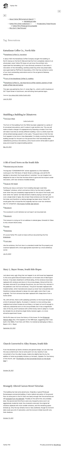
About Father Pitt (15, 19)
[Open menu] (59, 11)
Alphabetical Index (30, 21)
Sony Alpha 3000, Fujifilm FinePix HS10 (19, 95)
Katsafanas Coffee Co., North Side (19, 50)
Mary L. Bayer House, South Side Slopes (22, 269)
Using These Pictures (49, 23)
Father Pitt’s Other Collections (19, 23)
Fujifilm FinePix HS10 (28, 121)
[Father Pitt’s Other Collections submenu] (30, 23)
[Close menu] (4, 15)
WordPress (57, 445)
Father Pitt (13, 5)
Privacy (39, 23)
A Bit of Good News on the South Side (21, 162)
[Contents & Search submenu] (34, 19)
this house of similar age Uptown (28, 204)
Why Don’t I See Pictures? (17, 28)
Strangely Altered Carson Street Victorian (23, 386)
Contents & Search (27, 19)
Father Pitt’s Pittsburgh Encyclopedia (25, 26)
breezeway (6, 237)
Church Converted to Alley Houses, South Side (25, 343)
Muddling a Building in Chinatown (19, 114)
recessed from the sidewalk (15, 399)
